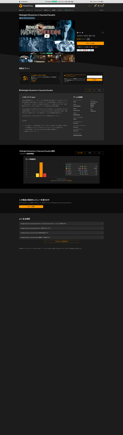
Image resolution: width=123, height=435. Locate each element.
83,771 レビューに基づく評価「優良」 (66, 1)
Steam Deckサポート (78, 121)
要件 (99, 90)
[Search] (73, 6)
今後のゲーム (47, 10)
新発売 (53, 10)
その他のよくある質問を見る (61, 241)
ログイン (90, 5)
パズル (94, 35)
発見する (21, 10)
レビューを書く (31, 206)
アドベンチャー (80, 35)
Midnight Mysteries (77, 135)
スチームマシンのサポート (79, 125)
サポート (102, 10)
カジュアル (86, 35)
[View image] (26, 58)
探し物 (90, 35)
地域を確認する (96, 47)
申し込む (94, 79)
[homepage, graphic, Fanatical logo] (26, 6)
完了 (99, 152)
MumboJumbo (76, 114)
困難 (90, 152)
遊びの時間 (80, 152)
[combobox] (61, 6)
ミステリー (60, 10)
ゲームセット (38, 10)
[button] (23, 1)
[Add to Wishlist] (103, 33)
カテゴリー (29, 10)
